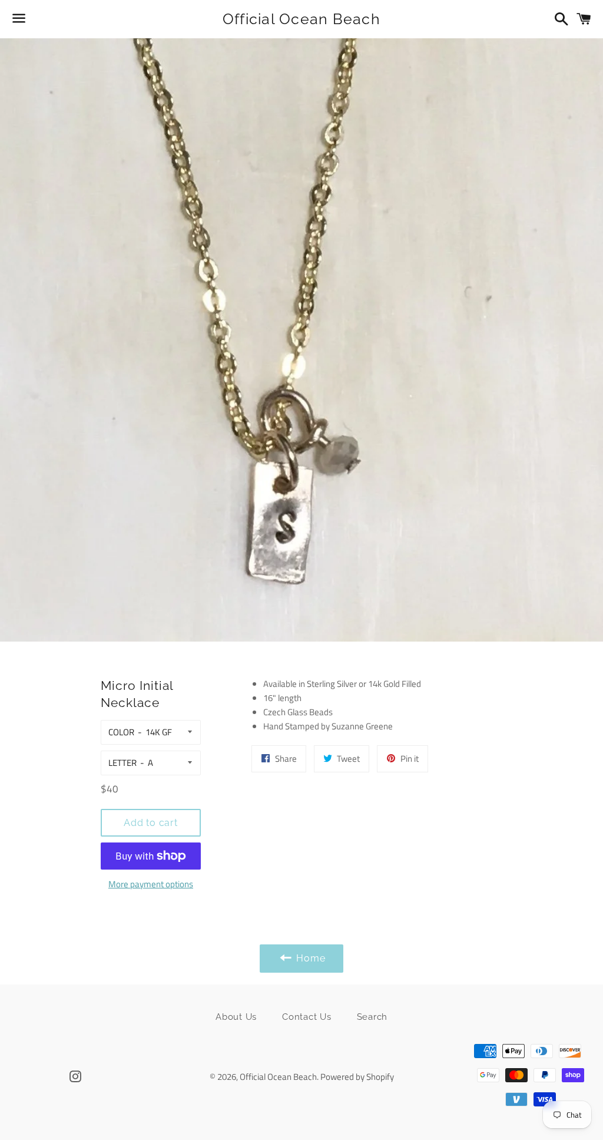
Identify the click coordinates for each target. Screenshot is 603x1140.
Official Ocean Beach (301, 19)
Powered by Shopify (357, 1076)
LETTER (122, 762)
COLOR (121, 732)
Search (372, 1017)
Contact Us (307, 1017)
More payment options (150, 884)
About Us (236, 1017)
